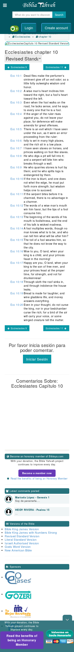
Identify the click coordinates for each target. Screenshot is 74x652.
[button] (5, 5)
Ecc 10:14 (16, 228)
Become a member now (37, 473)
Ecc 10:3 (16, 102)
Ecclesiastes (23, 36)
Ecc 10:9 (16, 167)
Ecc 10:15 (16, 240)
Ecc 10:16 (16, 251)
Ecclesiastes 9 (18, 67)
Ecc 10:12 (16, 205)
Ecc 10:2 (16, 91)
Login (29, 27)
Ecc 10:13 (16, 217)
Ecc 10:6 (16, 140)
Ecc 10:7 (16, 148)
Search (59, 15)
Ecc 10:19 (16, 293)
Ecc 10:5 (16, 129)
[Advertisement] (37, 425)
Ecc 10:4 (16, 114)
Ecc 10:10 (16, 179)
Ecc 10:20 (16, 305)
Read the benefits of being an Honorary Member (21, 640)
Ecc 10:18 (16, 282)
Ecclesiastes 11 (55, 67)
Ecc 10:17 (16, 263)
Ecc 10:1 (16, 75)
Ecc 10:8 (16, 156)
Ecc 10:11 (16, 194)
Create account (56, 27)
